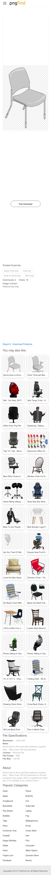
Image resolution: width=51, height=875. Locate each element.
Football (6, 835)
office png (29, 275)
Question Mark (32, 855)
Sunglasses (8, 800)
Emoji (28, 825)
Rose (5, 825)
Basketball (7, 805)
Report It (7, 344)
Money (29, 860)
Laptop (29, 810)
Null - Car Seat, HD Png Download (18, 400)
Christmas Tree (9, 830)
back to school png (12, 275)
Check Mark (31, 830)
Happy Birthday (9, 840)
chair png (27, 270)
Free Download (25, 203)
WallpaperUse (32, 820)
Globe (5, 845)
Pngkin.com (8, 855)
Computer (30, 845)
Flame (28, 790)
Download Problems (22, 344)
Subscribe (30, 805)
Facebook (7, 860)
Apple (5, 795)
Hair (27, 835)
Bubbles (6, 815)
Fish (27, 840)
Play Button (8, 810)
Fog (27, 815)
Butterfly (29, 795)
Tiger (5, 820)
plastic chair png (11, 270)
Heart (5, 790)
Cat (27, 800)
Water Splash (31, 850)
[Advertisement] (25, 39)
